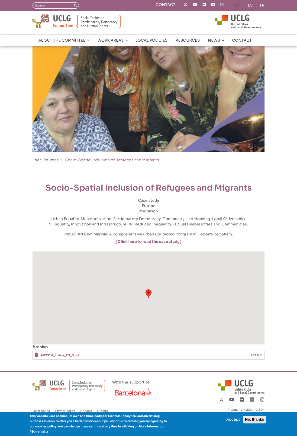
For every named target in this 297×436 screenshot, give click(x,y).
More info (39, 431)
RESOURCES (188, 40)
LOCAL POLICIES (152, 40)
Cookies (86, 411)
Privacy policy (65, 411)
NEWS (214, 40)
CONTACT (165, 4)
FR (262, 5)
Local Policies (45, 160)
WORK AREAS (111, 40)
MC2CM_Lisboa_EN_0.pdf (60, 355)
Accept (233, 419)
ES (250, 5)
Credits (102, 411)
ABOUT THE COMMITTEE (62, 40)
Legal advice (41, 411)
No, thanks (254, 419)
